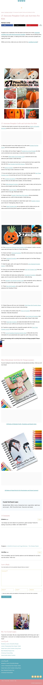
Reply (39, 519)
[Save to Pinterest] (1, 346)
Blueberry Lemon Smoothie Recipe (9, 643)
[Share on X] (1, 344)
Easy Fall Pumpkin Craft (31, 269)
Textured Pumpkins (16, 253)
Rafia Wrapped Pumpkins (12, 184)
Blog (15, 680)
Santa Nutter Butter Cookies (8, 655)
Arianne (3, 519)
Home (3, 680)
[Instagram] (24, 1)
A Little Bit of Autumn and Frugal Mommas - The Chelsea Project (22, 546)
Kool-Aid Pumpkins (11, 286)
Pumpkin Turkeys (35, 201)
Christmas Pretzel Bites (7, 653)
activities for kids (32, 42)
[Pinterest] (22, 1)
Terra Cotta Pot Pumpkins (32, 316)
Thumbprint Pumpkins (29, 275)
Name (4, 589)
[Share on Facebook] (1, 342)
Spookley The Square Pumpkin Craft (15, 280)
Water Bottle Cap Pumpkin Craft (16, 156)
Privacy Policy (7, 680)
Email (17, 589)
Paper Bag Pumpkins (12, 321)
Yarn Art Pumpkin (25, 310)
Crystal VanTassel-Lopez (10, 502)
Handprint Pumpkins (11, 258)
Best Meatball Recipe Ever (7, 650)
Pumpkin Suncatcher (10, 178)
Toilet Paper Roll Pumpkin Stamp (33, 305)
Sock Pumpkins (13, 189)
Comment (4, 571)
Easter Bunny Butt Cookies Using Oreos (11, 648)
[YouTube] (18, 1)
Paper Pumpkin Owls (11, 206)
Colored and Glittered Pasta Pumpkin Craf (15, 247)
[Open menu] (21, 8)
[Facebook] (20, 1)
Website (32, 589)
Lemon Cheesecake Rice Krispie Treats (11, 646)
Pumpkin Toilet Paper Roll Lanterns (20, 195)
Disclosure (12, 680)
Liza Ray (3, 552)
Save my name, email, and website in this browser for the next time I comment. (20, 593)
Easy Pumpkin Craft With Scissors (16, 164)
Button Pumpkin (9, 167)
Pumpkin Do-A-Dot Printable (29, 151)
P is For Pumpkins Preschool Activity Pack (15, 333)
